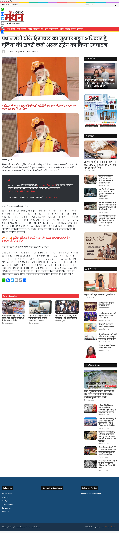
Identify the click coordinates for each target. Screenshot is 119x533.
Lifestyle (5, 501)
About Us (5, 512)
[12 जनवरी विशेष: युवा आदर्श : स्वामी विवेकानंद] (90, 327)
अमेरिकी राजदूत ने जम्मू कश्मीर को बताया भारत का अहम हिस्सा (66, 317)
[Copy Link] (2, 27)
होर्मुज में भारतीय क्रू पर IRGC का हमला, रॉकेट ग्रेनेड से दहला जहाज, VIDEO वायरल (40, 318)
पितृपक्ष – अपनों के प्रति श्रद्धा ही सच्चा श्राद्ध (107, 346)
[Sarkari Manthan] (13, 17)
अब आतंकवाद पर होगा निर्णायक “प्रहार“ (106, 304)
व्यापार (30, 29)
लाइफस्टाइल (53, 29)
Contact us (6, 508)
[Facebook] (2, 14)
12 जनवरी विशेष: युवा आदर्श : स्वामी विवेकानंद (107, 325)
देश (9, 29)
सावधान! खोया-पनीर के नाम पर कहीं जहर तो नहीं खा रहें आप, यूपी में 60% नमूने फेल (100, 164)
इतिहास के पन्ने (70, 29)
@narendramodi (46, 185)
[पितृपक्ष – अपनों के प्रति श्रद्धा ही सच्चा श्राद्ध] (90, 351)
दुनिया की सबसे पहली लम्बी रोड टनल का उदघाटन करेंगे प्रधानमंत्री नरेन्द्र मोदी (35, 239)
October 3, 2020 (50, 197)
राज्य (18, 29)
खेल (46, 29)
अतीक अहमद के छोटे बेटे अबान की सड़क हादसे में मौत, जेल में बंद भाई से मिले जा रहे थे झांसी (107, 219)
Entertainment (7, 504)
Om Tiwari (9, 51)
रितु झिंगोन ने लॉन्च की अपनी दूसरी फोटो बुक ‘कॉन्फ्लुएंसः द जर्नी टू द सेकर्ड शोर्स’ (99, 83)
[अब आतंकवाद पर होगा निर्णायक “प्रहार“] (90, 306)
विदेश (13, 29)
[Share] (2, 32)
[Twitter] (2, 18)
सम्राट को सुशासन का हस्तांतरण (99, 294)
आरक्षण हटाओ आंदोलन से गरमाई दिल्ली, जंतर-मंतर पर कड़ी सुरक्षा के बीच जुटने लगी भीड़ (13, 318)
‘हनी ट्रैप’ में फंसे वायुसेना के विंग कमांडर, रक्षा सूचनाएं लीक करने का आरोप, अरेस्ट (107, 192)
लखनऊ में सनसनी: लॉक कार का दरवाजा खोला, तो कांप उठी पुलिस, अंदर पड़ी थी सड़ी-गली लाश (107, 206)
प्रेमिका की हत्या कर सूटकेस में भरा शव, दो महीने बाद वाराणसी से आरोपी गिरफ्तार (106, 179)
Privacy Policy (7, 494)
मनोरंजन (36, 29)
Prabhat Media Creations (108, 527)
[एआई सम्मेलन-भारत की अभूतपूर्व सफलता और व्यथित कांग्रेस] (90, 316)
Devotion (5, 497)
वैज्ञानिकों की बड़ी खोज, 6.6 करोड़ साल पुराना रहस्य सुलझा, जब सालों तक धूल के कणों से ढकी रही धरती (107, 436)
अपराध (62, 29)
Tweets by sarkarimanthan (91, 494)
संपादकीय (80, 29)
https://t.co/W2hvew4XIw (22, 191)
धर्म (42, 29)
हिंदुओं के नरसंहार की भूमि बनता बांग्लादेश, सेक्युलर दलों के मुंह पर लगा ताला (108, 336)
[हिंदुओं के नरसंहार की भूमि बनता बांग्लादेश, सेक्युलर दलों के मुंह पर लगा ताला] (90, 336)
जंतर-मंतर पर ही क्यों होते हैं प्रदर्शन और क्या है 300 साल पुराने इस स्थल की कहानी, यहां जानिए (107, 450)
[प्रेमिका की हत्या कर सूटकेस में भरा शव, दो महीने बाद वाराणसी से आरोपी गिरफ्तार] (90, 179)
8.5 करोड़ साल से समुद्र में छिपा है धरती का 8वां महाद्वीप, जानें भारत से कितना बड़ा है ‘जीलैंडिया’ (107, 422)
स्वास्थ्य (23, 29)
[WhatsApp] (2, 9)
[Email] (2, 23)
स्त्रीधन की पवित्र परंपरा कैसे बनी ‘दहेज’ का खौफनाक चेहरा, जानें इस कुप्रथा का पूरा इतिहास (107, 408)
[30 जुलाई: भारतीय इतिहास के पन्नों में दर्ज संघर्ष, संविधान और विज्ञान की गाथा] (90, 464)
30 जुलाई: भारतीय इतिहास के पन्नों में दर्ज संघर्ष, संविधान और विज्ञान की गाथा (108, 464)
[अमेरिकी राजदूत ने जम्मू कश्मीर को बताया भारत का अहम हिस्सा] (67, 307)
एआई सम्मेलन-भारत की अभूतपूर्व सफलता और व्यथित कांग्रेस (107, 315)
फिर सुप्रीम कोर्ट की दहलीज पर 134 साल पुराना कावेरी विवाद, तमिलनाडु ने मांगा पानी (99, 394)
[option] (100, 76)
